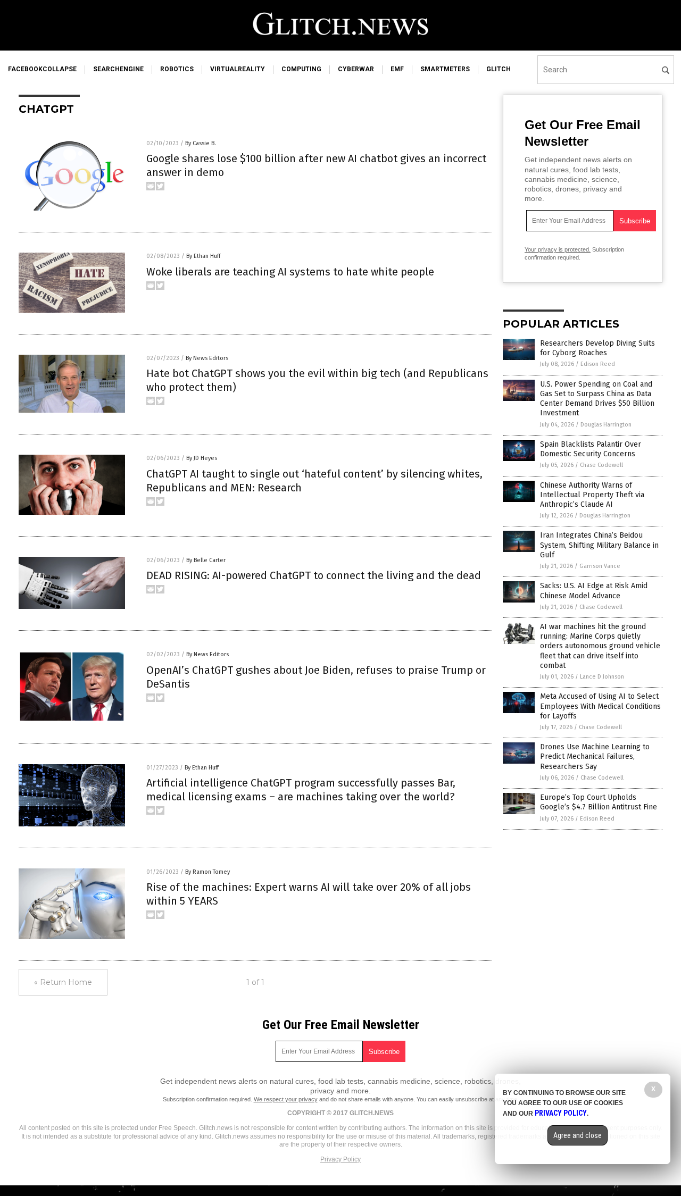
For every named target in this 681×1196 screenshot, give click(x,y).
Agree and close (577, 1135)
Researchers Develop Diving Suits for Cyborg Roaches (597, 348)
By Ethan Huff (203, 256)
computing (301, 69)
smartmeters (445, 69)
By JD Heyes (201, 458)
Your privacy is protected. (558, 249)
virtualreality (237, 69)
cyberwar (356, 69)
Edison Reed (597, 364)
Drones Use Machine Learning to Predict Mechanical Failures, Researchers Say (595, 756)
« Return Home (63, 982)
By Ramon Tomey (207, 871)
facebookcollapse (42, 69)
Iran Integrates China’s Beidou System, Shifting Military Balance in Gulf (599, 545)
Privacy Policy (340, 1159)
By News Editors (207, 358)
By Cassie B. (200, 143)
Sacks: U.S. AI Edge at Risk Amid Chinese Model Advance (593, 590)
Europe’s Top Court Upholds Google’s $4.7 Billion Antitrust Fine (598, 802)
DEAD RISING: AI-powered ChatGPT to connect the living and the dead (313, 575)
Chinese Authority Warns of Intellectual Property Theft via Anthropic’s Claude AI (592, 495)
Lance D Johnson (602, 676)
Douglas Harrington (606, 424)
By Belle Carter (206, 560)
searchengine (118, 69)
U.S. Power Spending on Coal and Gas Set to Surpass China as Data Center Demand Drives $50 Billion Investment (597, 399)
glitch (498, 69)
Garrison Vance (599, 566)
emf (397, 69)
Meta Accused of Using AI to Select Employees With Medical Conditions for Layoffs (600, 706)
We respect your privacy (286, 1099)
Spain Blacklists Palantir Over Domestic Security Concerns (590, 449)
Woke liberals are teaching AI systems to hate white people (290, 271)
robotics (177, 69)
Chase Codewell (601, 465)
